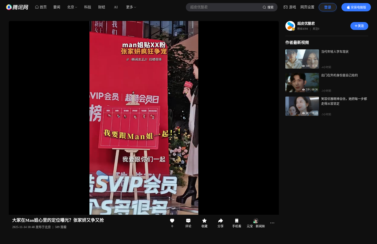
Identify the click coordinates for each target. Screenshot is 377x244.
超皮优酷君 (306, 23)
